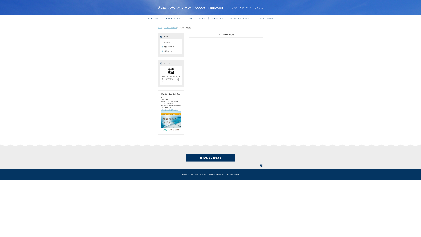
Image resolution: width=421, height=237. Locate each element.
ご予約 (189, 18)
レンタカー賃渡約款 (267, 18)
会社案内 (234, 8)
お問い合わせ (259, 8)
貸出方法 (202, 18)
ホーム (160, 28)
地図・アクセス (246, 8)
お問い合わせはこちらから (169, 110)
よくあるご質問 (217, 18)
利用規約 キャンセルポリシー (241, 18)
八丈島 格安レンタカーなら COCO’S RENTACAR (191, 7)
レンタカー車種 (153, 18)
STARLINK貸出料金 (173, 18)
